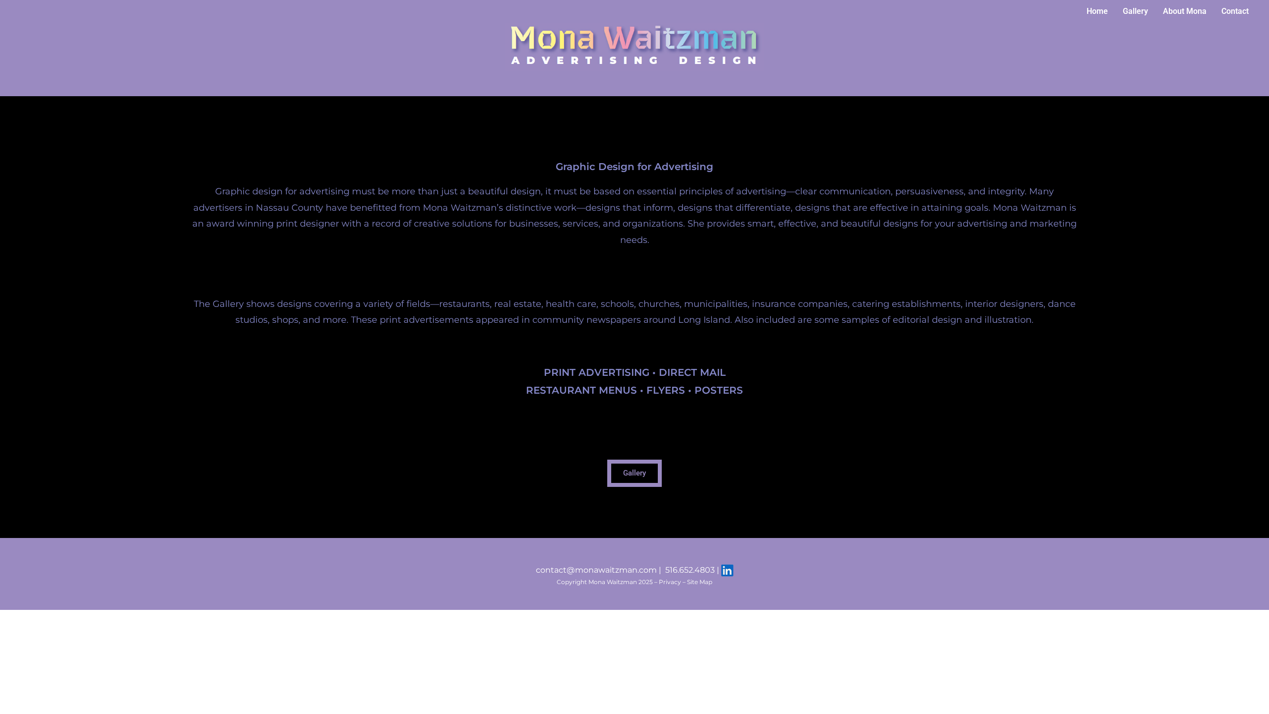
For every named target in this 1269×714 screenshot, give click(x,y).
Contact (1235, 11)
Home (1097, 11)
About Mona (1185, 11)
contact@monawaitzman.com (596, 570)
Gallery (1135, 11)
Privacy (670, 582)
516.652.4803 (690, 570)
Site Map (699, 582)
